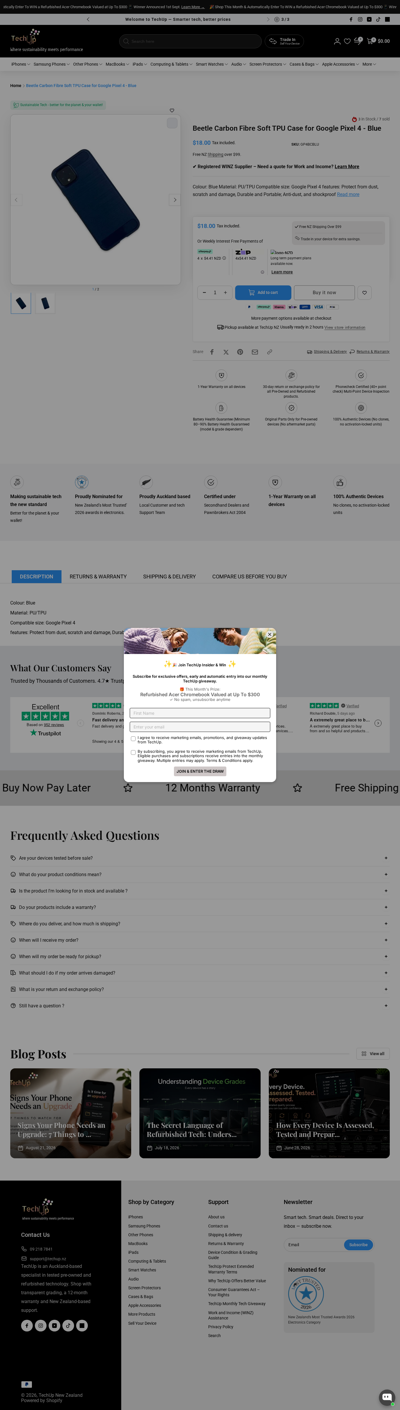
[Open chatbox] (387, 1397)
